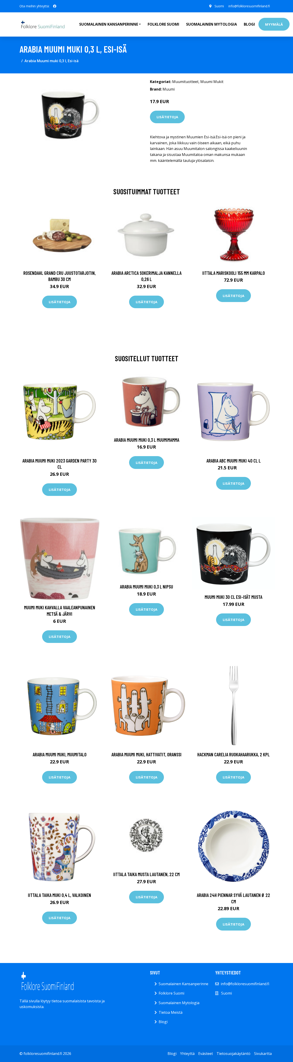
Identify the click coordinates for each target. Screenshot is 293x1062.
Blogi (249, 24)
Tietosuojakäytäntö (233, 1053)
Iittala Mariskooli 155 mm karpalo (233, 273)
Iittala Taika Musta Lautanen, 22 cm (146, 874)
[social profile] (54, 6)
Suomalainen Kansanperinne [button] (108, 24)
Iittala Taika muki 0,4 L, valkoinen (59, 895)
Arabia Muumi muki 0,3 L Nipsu (146, 586)
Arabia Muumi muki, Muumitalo (60, 754)
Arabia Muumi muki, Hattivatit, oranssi (146, 754)
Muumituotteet (185, 81)
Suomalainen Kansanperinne (183, 983)
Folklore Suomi (163, 24)
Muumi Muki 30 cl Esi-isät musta (233, 597)
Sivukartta (263, 1053)
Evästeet (205, 1053)
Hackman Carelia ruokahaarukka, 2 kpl (233, 754)
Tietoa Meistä (170, 1012)
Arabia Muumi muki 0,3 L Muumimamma (146, 440)
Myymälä (274, 24)
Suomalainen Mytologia (211, 24)
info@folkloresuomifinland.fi (249, 6)
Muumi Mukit (211, 81)
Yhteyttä (187, 1053)
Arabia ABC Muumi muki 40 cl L (233, 460)
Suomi (219, 6)
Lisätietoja (167, 117)
